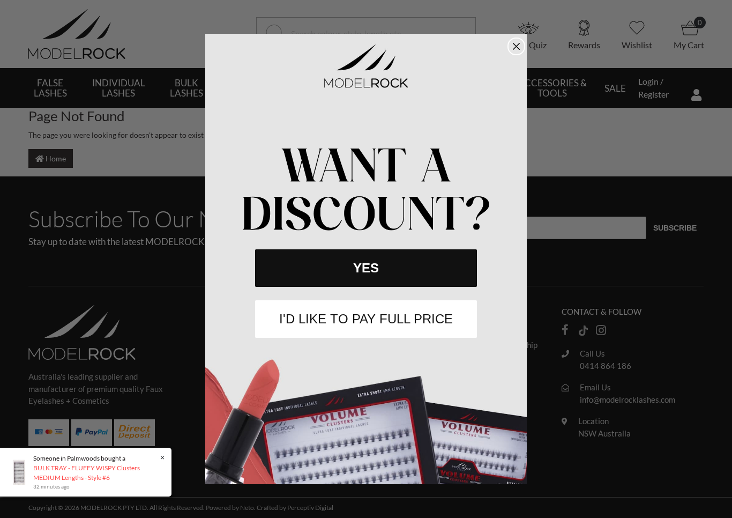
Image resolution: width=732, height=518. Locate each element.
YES (366, 268)
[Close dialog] (516, 46)
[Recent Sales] (22, 472)
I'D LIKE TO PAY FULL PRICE (366, 319)
